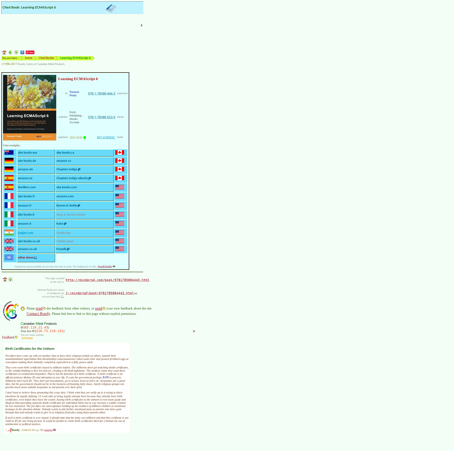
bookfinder (105, 266)
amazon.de (25, 169)
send (98, 308)
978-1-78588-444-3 (101, 93)
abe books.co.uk (29, 241)
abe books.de (27, 160)
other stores (26, 257)
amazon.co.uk (27, 249)
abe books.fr (26, 196)
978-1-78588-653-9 (101, 117)
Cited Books (46, 58)
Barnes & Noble (66, 205)
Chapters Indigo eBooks (72, 178)
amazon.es (25, 178)
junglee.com (25, 233)
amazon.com (65, 196)
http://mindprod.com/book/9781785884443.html (108, 280)
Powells (61, 249)
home (28, 58)
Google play (63, 233)
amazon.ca (63, 160)
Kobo (59, 223)
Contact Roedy (38, 313)
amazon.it (24, 223)
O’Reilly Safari (64, 241)
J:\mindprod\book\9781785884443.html (100, 293)
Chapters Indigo (66, 169)
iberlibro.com (27, 187)
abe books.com (66, 187)
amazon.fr (25, 205)
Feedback (8, 337)
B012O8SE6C (106, 137)
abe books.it (26, 214)
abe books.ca (65, 152)
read (39, 308)
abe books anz (27, 152)
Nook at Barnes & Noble (70, 214)
